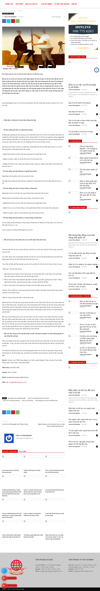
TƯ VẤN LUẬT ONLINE (61, 4)
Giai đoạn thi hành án (76, 111)
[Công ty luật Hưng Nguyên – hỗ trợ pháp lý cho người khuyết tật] (73, 150)
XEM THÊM (22, 451)
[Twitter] (9, 21)
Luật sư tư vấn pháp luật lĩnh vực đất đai (38, 398)
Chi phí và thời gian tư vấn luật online (88, 314)
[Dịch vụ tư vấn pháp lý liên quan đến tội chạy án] (73, 196)
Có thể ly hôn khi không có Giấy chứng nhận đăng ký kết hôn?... (88, 338)
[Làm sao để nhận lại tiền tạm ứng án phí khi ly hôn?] (55, 481)
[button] (95, 4)
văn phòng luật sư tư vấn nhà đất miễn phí (46, 400)
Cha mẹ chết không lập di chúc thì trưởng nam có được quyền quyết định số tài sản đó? (11, 515)
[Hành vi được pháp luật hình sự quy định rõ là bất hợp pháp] (73, 185)
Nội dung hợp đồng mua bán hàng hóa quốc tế (82, 236)
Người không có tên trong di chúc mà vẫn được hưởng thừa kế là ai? (51, 425)
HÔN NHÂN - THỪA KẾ (16, 11)
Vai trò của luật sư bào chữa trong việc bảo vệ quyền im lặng (83, 121)
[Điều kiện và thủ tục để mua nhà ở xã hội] (83, 377)
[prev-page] (3, 543)
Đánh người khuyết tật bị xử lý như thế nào (89, 159)
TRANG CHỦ (9, 4)
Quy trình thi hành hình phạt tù (80, 103)
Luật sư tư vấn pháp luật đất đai (11, 400)
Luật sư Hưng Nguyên (10, 16)
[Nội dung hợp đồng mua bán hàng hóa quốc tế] (83, 222)
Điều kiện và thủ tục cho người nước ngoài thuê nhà (82, 409)
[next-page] (6, 543)
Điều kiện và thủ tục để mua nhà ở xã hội (82, 391)
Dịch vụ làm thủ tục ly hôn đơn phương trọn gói (89, 302)
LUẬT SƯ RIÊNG (46, 4)
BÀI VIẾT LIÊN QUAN (10, 451)
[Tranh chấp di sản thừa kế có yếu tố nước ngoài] (55, 505)
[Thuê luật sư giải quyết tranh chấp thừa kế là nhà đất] (33, 526)
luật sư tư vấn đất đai (27, 400)
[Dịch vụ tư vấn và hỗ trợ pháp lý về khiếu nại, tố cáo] (83, 71)
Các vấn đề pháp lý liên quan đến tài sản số (82, 274)
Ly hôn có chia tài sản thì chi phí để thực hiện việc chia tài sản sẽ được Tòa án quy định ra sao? (33, 492)
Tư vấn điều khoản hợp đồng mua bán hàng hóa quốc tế (82, 254)
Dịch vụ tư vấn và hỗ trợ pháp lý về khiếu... (82, 85)
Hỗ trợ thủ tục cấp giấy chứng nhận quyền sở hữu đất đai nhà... (81, 442)
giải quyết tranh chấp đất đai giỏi (17, 398)
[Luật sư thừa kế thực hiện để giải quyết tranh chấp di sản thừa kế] (12, 526)
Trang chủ (5, 11)
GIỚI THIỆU (19, 4)
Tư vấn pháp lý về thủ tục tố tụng (81, 131)
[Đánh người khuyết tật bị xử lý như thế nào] (73, 161)
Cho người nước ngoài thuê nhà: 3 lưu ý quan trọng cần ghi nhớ (83, 420)
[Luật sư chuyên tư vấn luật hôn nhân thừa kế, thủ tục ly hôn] (33, 505)
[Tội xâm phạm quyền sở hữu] (73, 173)
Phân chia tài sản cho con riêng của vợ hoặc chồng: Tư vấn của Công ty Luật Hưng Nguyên (54, 537)
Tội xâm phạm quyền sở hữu (88, 170)
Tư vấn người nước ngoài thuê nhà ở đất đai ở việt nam (83, 431)
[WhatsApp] (18, 21)
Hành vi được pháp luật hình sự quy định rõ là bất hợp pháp (88, 183)
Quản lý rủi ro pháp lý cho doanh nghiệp (83, 264)
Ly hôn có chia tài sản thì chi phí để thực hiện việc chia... (88, 349)
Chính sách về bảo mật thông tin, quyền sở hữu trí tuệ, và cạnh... (83, 285)
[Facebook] (4, 21)
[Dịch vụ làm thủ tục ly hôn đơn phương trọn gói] (12, 462)
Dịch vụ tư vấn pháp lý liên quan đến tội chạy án (88, 194)
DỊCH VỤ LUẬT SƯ (31, 4)
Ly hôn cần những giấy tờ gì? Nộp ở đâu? (15, 424)
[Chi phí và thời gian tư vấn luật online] (33, 462)
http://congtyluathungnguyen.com (24, 438)
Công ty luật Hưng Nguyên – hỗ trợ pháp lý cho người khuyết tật (88, 148)
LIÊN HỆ (74, 4)
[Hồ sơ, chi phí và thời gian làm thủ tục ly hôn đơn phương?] (55, 462)
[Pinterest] (13, 21)
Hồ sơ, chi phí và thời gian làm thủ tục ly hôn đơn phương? (88, 326)
